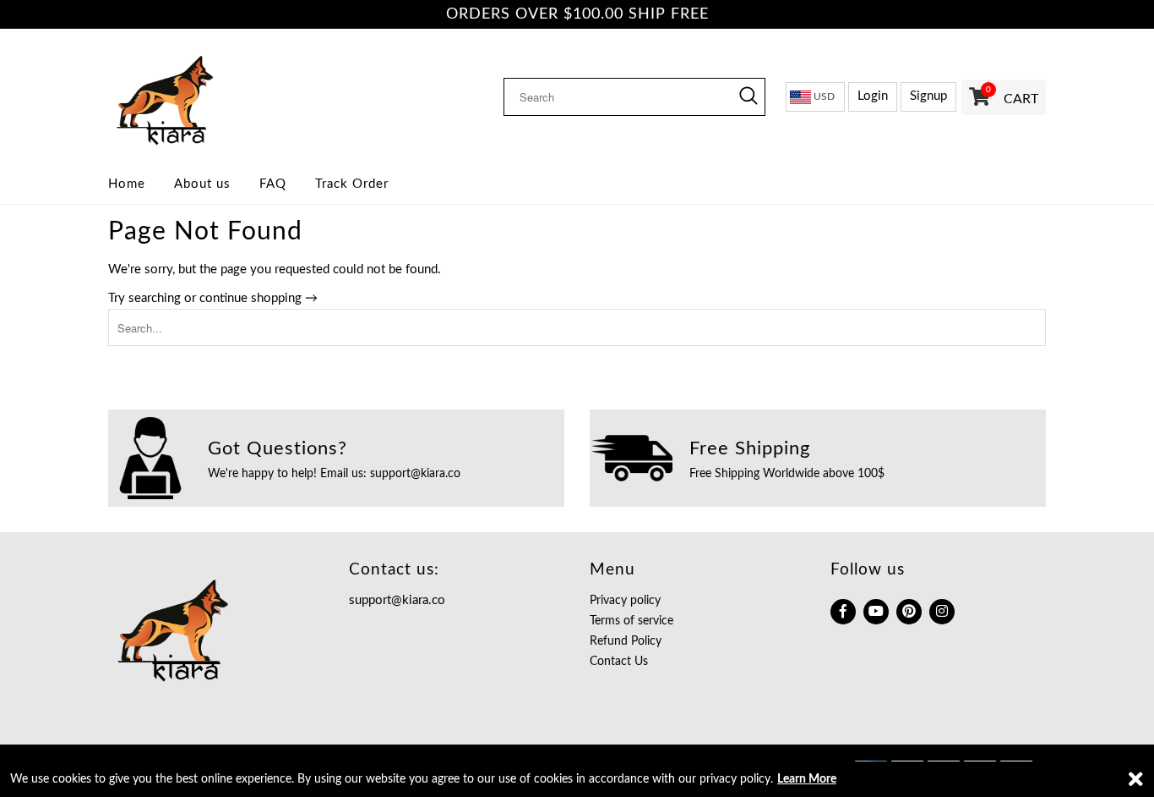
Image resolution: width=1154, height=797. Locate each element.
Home (126, 184)
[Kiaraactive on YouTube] (876, 611)
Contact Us (619, 662)
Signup (928, 96)
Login (872, 96)
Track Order (352, 184)
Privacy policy (625, 601)
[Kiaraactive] (216, 96)
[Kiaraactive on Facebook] (843, 611)
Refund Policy (625, 641)
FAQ (272, 184)
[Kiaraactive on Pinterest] (909, 611)
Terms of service (631, 621)
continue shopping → (258, 298)
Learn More (806, 779)
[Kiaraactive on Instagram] (942, 611)
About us (202, 184)
